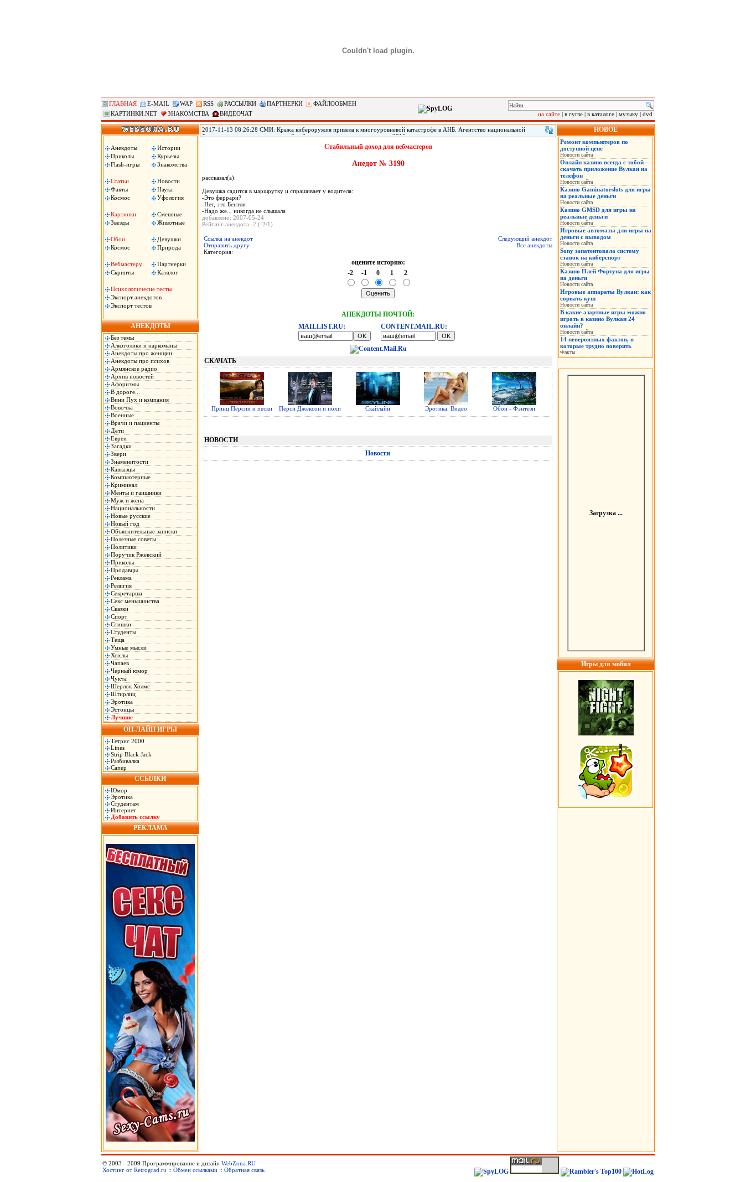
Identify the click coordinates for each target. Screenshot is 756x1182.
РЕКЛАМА (150, 828)
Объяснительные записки (144, 531)
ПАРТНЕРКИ (285, 103)
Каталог (167, 272)
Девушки (169, 239)
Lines (118, 747)
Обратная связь (244, 1170)
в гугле (574, 114)
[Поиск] (649, 105)
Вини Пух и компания (140, 399)
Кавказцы (123, 469)
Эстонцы (122, 709)
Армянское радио (134, 368)
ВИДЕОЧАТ (236, 113)
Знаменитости (129, 461)
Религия (121, 585)
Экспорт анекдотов (136, 297)
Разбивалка (125, 761)
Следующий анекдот (525, 238)
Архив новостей (132, 376)
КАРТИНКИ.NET (134, 113)
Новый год (125, 523)
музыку (628, 114)
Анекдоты (124, 147)
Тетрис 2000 (127, 741)
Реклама (121, 577)
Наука (165, 189)
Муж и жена (127, 500)
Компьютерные (131, 477)
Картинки (123, 214)
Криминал (124, 484)
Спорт (119, 616)
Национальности (133, 508)
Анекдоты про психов (140, 360)
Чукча (119, 678)
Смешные (169, 214)
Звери (118, 453)
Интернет (123, 810)
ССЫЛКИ (150, 778)
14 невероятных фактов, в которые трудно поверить (597, 342)
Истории (168, 147)
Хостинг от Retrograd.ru (134, 1170)
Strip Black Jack (131, 754)
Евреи (119, 438)
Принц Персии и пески (241, 408)
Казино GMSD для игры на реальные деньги (598, 213)
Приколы (122, 156)
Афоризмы (125, 384)
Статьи (120, 181)
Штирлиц (123, 694)
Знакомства (172, 164)
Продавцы (124, 570)
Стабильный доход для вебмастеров (378, 147)
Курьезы (168, 156)
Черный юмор (129, 670)
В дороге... (125, 391)
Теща (118, 639)
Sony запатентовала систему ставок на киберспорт (599, 254)
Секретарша (126, 593)
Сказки (119, 608)
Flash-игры (125, 164)
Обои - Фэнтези (514, 408)
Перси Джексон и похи (310, 408)
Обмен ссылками (195, 1170)
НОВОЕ (606, 129)
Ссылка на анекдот (228, 238)
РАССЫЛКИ (240, 103)
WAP (186, 103)
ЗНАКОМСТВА (188, 113)
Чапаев (120, 663)
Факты (119, 189)
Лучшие (122, 717)
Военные (122, 415)
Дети (117, 430)
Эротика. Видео (446, 408)
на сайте (549, 114)
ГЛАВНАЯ (123, 103)
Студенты (123, 632)
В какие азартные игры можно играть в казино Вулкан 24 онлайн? (603, 319)
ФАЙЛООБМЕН (334, 103)
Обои (118, 239)
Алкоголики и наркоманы (144, 345)
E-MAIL (158, 103)
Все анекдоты (534, 245)
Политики (124, 546)
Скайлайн (377, 408)
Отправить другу (227, 245)
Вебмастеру (126, 264)
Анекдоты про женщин (141, 353)
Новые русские (131, 515)
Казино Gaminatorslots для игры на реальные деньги (605, 192)
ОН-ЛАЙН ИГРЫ (150, 729)
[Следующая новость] (549, 130)
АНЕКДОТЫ (150, 326)
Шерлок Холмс (130, 686)
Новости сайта (576, 155)
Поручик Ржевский (136, 554)
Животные (171, 222)
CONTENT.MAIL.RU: (414, 326)
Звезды (120, 222)
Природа (169, 247)
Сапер (119, 767)
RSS (208, 103)
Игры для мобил (606, 664)
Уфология (170, 197)
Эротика (122, 701)
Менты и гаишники (136, 492)
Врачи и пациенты (135, 422)
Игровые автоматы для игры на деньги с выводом (605, 233)
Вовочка (122, 407)
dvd (648, 114)
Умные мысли (129, 647)
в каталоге (600, 114)
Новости (168, 181)
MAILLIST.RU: (321, 326)
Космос (120, 197)
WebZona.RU (238, 1163)
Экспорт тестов (131, 305)
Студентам (125, 803)
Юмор (119, 790)
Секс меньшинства (135, 601)
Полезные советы (133, 539)
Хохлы (119, 655)
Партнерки (171, 264)
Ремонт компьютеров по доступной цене (594, 145)
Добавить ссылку (135, 816)
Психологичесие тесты (141, 289)
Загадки (121, 446)
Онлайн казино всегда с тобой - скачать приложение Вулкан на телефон (604, 169)
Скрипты (122, 272)
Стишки (121, 624)
